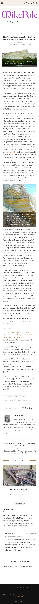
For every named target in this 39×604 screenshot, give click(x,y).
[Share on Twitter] (27, 408)
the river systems (9, 237)
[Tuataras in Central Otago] (19, 475)
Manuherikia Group (12, 152)
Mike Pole (13, 44)
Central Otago (19, 396)
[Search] (37, 3)
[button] (5, 480)
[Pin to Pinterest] (29, 408)
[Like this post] (23, 408)
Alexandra (7, 396)
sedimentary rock (22, 400)
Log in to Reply (31, 509)
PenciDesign (20, 596)
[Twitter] (24, 3)
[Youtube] (31, 3)
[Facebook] (11, 588)
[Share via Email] (31, 408)
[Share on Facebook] (25, 408)
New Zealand (8, 400)
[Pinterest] (29, 3)
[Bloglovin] (34, 3)
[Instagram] (26, 3)
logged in (15, 567)
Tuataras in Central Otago (19, 489)
